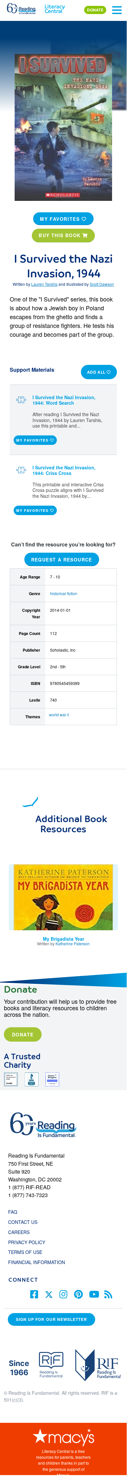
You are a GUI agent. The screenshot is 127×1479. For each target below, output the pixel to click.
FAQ (12, 1212)
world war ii (59, 714)
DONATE (95, 10)
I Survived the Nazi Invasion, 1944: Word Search (63, 400)
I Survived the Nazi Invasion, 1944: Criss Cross (63, 470)
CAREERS (19, 1232)
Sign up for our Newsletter (51, 1319)
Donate (22, 1034)
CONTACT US (24, 1222)
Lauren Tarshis (44, 284)
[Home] (25, 7)
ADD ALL (97, 372)
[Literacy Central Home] (54, 7)
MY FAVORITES (61, 219)
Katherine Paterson (73, 943)
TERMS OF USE (28, 1252)
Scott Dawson (102, 284)
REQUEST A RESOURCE (61, 559)
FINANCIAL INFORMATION (36, 1262)
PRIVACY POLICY (26, 1242)
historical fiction (63, 593)
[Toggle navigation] (117, 10)
